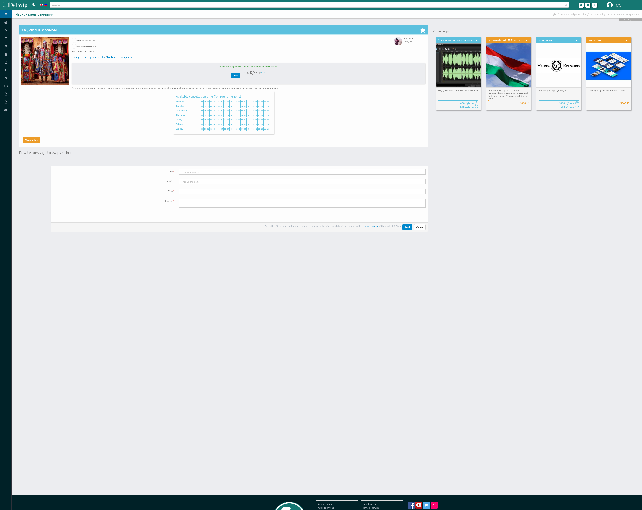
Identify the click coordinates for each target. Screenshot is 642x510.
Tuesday (180, 106)
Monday (180, 101)
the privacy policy (369, 226)
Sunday (179, 128)
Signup (618, 6)
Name (170, 171)
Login (617, 4)
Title (170, 191)
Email (170, 181)
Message (168, 201)
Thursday (180, 115)
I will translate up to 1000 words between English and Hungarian (520, 40)
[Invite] (33, 5)
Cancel (419, 227)
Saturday (180, 124)
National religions (600, 14)
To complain (31, 140)
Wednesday (181, 110)
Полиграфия (545, 40)
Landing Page (595, 40)
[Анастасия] (398, 38)
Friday (179, 119)
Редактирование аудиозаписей (454, 40)
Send (407, 227)
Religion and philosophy (573, 14)
